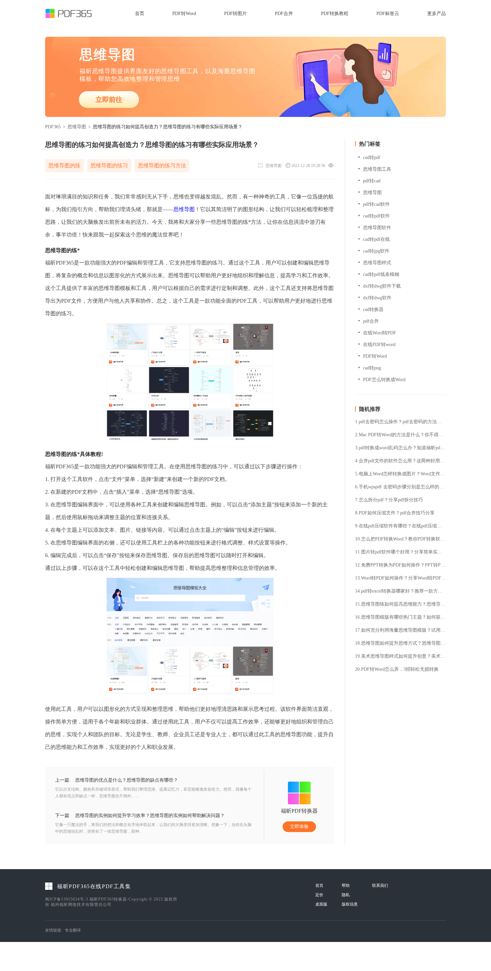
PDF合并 (284, 13)
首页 (139, 13)
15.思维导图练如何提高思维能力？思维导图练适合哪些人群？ (400, 604)
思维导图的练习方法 (162, 165)
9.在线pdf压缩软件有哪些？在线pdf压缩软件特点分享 (400, 526)
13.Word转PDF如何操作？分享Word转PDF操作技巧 (400, 578)
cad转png (372, 367)
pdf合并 (371, 321)
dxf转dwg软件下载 (382, 286)
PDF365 (53, 126)
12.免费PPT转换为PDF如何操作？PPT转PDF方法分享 (400, 565)
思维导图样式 (377, 262)
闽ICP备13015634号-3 (66, 899)
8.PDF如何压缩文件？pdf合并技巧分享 (395, 513)
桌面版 (321, 904)
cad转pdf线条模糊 (381, 274)
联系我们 (380, 885)
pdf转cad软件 (376, 204)
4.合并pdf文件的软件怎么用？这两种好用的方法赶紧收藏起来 (400, 461)
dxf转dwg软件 (377, 297)
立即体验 (299, 826)
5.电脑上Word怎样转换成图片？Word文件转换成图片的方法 (400, 474)
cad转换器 (373, 309)
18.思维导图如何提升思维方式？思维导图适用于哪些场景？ (400, 643)
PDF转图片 (235, 13)
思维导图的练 (64, 165)
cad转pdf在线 (376, 239)
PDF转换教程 (334, 13)
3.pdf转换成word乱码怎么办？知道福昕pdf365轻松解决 (400, 448)
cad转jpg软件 (376, 251)
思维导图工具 (377, 169)
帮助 (346, 885)
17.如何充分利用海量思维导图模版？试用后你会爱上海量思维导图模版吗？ (400, 630)
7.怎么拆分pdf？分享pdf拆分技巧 (389, 500)
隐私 (346, 895)
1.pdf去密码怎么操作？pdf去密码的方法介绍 (400, 422)
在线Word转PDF (379, 332)
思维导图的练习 (109, 165)
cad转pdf (371, 157)
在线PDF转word (379, 344)
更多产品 (436, 13)
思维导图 (76, 126)
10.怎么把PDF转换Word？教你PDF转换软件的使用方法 (400, 539)
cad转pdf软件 (376, 215)
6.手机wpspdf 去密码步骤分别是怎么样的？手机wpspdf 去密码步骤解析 (400, 487)
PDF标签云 (387, 13)
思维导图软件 (377, 227)
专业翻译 (73, 930)
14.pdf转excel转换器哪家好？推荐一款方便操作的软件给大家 (400, 591)
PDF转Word (184, 13)
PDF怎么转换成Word (384, 379)
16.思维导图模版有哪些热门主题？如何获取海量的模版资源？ (400, 617)
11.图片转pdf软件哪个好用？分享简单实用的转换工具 (400, 552)
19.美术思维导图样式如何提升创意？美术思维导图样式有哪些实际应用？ (400, 656)
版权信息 (350, 904)
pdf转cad (371, 180)
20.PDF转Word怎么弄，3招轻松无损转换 (397, 669)
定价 (319, 895)
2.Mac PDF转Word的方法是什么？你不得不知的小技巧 (400, 435)
